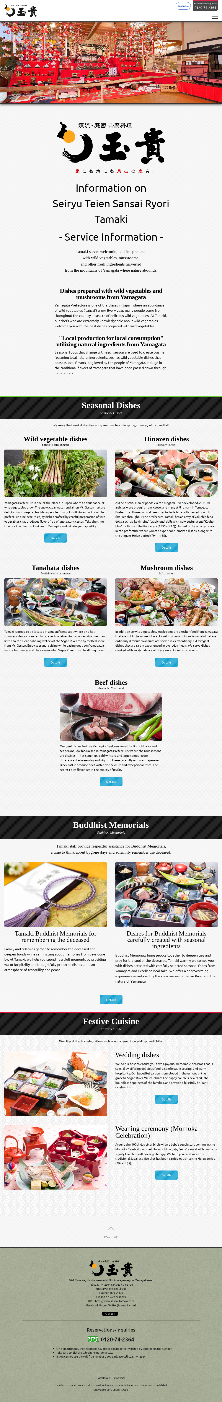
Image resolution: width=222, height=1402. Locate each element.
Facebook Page (96, 1305)
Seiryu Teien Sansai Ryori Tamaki (20, 10)
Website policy (104, 1377)
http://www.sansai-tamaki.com (114, 1301)
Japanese (183, 6)
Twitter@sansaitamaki (122, 1305)
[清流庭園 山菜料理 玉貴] (111, 1268)
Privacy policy (118, 1377)
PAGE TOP (111, 1237)
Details (55, 538)
